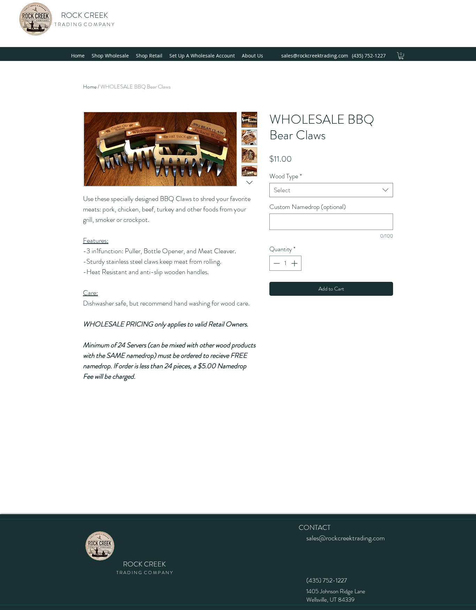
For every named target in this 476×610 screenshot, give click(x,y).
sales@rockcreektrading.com (314, 55)
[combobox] (331, 190)
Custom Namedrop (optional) (307, 207)
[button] (401, 55)
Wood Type (285, 176)
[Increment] (295, 263)
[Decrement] (275, 263)
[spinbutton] (285, 263)
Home (90, 87)
